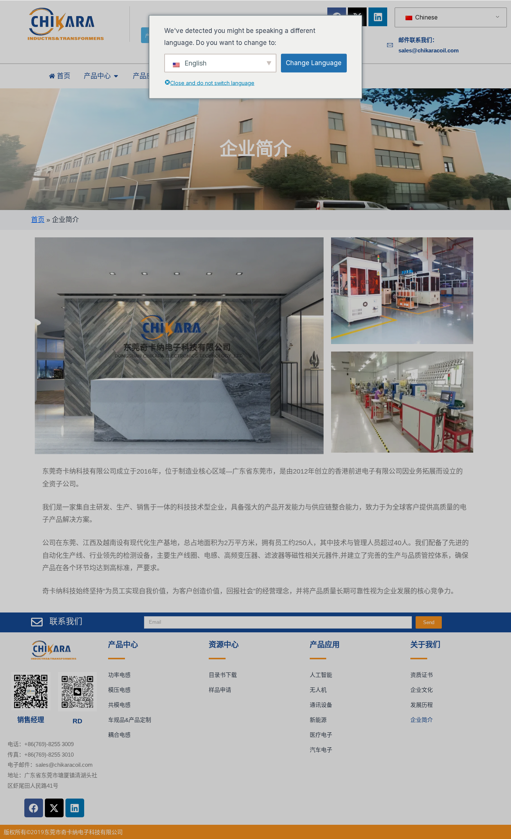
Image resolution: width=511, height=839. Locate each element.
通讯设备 (321, 705)
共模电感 (119, 705)
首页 (38, 220)
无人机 (318, 690)
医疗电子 (321, 735)
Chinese (425, 17)
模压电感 (119, 690)
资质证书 (421, 675)
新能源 (318, 720)
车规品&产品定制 (129, 720)
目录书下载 (223, 675)
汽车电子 (321, 750)
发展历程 (421, 705)
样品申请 (220, 690)
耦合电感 (119, 735)
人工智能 (321, 675)
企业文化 (421, 690)
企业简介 (421, 720)
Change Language (314, 62)
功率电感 (119, 675)
